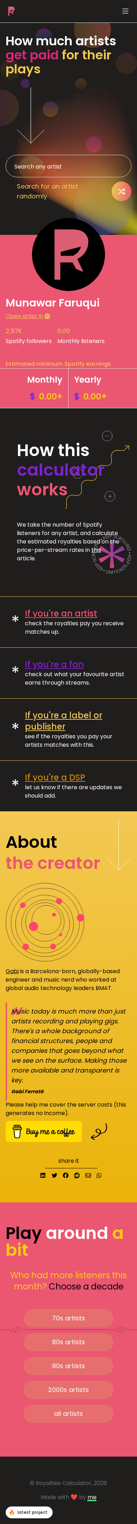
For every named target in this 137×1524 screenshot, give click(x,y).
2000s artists (68, 1389)
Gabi (12, 971)
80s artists (68, 1342)
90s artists (68, 1365)
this (96, 550)
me (92, 1497)
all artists (68, 1413)
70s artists (68, 1318)
